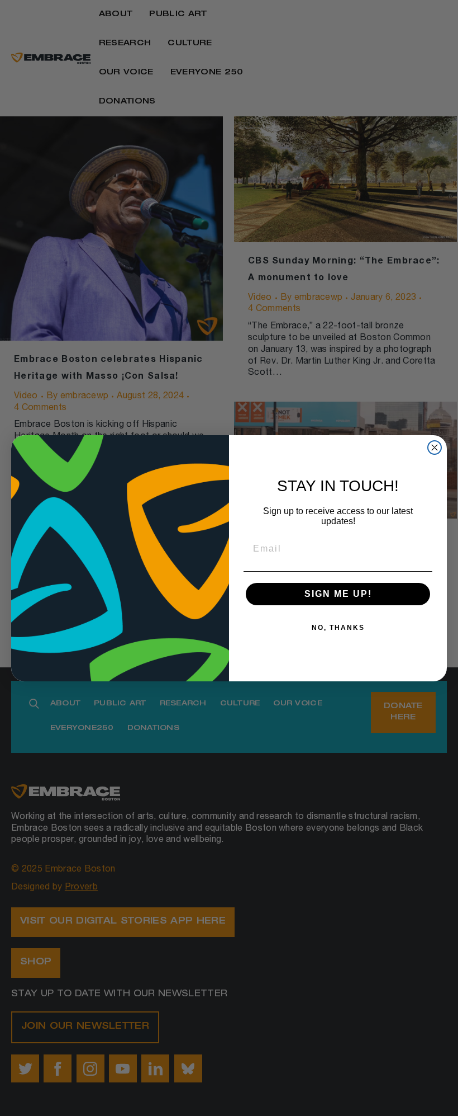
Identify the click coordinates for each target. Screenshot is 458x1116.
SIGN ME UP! (338, 594)
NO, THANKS (338, 628)
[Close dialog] (434, 447)
